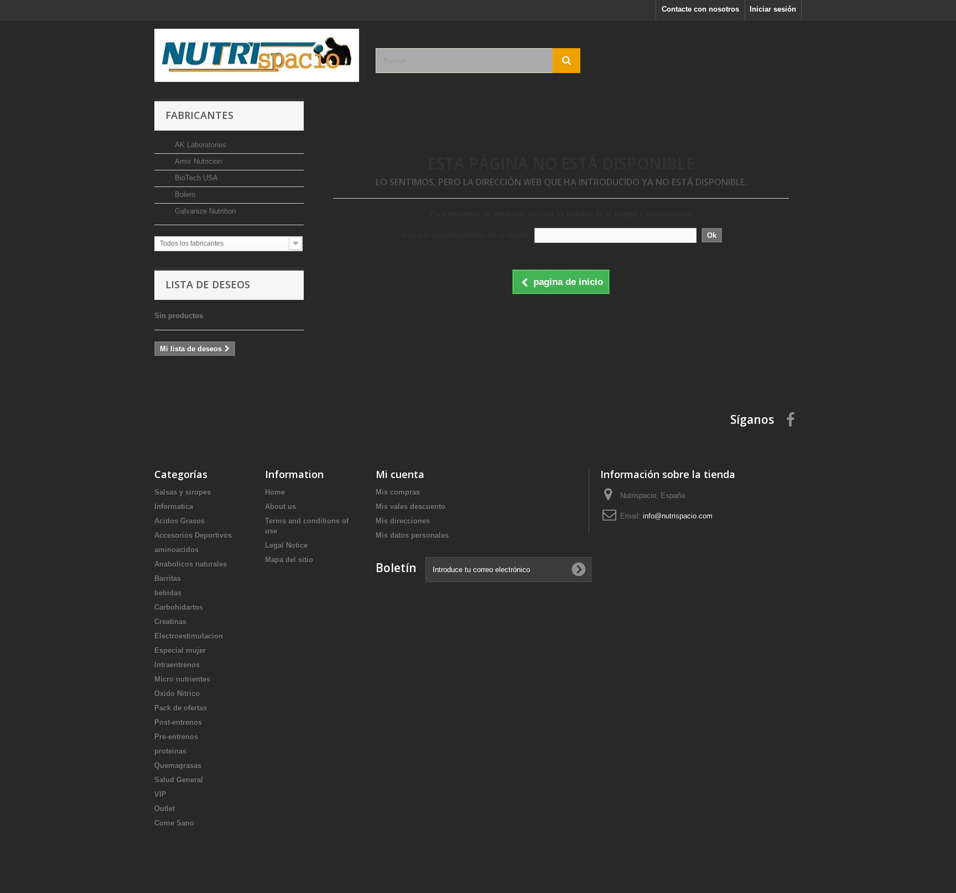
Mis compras (398, 492)
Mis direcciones (403, 521)
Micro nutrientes (182, 679)
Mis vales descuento (410, 506)
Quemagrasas (177, 765)
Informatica (173, 506)
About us (280, 506)
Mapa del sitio (289, 559)
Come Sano (174, 823)
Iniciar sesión (773, 9)
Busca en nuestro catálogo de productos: (466, 235)
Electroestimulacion (188, 636)
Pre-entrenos (176, 737)
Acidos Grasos (179, 521)
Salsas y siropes (182, 492)
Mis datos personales (412, 535)
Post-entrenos (178, 722)
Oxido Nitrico (177, 693)
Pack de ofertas (180, 708)
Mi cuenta (400, 474)
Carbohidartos (178, 607)
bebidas (167, 593)
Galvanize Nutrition (204, 211)
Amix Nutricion (197, 161)
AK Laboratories (199, 145)
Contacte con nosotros (700, 9)
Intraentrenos (177, 665)
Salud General (178, 780)
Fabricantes (199, 115)
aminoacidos (176, 550)
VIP (160, 794)
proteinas (170, 751)
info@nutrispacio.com (678, 516)
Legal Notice (286, 545)
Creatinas (170, 621)
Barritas (167, 578)
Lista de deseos (207, 284)
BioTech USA (195, 178)
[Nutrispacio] (256, 55)
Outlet (164, 808)
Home (275, 492)
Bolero (184, 194)
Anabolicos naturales (190, 564)
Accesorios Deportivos (193, 535)
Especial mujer (180, 650)
